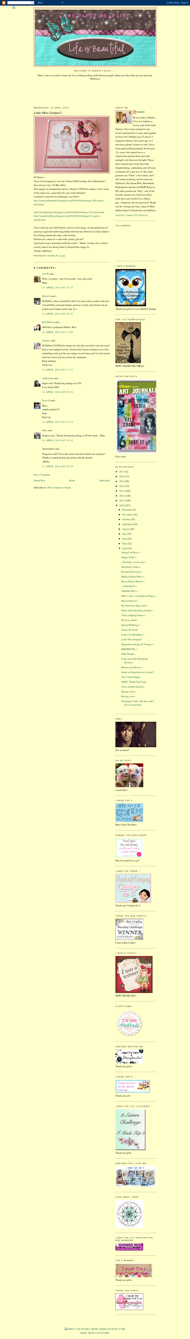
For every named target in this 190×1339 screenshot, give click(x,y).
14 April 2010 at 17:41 (57, 369)
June (124, 538)
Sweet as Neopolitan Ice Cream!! (137, 672)
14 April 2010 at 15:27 (57, 287)
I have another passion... (133, 686)
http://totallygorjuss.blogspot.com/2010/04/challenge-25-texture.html (69, 212)
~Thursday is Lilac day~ (133, 562)
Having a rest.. (128, 696)
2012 (122, 495)
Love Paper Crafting (95, 15)
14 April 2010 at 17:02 (57, 332)
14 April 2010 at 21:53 (57, 422)
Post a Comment (42, 474)
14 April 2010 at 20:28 (57, 392)
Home (72, 480)
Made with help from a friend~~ (137, 610)
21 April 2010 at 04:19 (57, 466)
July (124, 533)
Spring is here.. (128, 691)
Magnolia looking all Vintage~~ (137, 644)
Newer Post (39, 480)
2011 (122, 500)
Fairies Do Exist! (129, 629)
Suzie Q (46, 400)
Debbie (141, 112)
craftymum (47, 378)
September (127, 524)
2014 (122, 486)
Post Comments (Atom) (59, 487)
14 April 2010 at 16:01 (57, 313)
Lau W (45, 273)
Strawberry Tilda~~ (131, 567)
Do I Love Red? (129, 620)
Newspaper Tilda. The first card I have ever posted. (137, 702)
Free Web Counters (94, 1333)
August (126, 529)
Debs (44, 430)
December (127, 509)
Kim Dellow (48, 322)
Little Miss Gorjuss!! (131, 639)
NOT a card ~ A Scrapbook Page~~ (138, 596)
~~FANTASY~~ (129, 586)
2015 (122, 481)
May (124, 543)
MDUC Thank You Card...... (135, 681)
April (125, 548)
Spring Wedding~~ (130, 625)
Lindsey (46, 340)
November (127, 514)
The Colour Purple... (131, 677)
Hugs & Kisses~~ (129, 600)
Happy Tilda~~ (129, 557)
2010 (122, 505)
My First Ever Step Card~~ (134, 605)
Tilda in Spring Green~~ (133, 615)
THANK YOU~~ (129, 591)
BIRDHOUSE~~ (129, 649)
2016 (122, 476)
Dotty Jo (46, 296)
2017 (122, 471)
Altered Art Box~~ (130, 552)
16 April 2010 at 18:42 (57, 440)
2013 (122, 491)
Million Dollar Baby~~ (133, 576)
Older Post (104, 480)
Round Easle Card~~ (131, 571)
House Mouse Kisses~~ (133, 581)
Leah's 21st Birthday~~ (133, 634)
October (126, 519)
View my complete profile (131, 215)
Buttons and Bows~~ (131, 667)
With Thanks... (128, 654)
